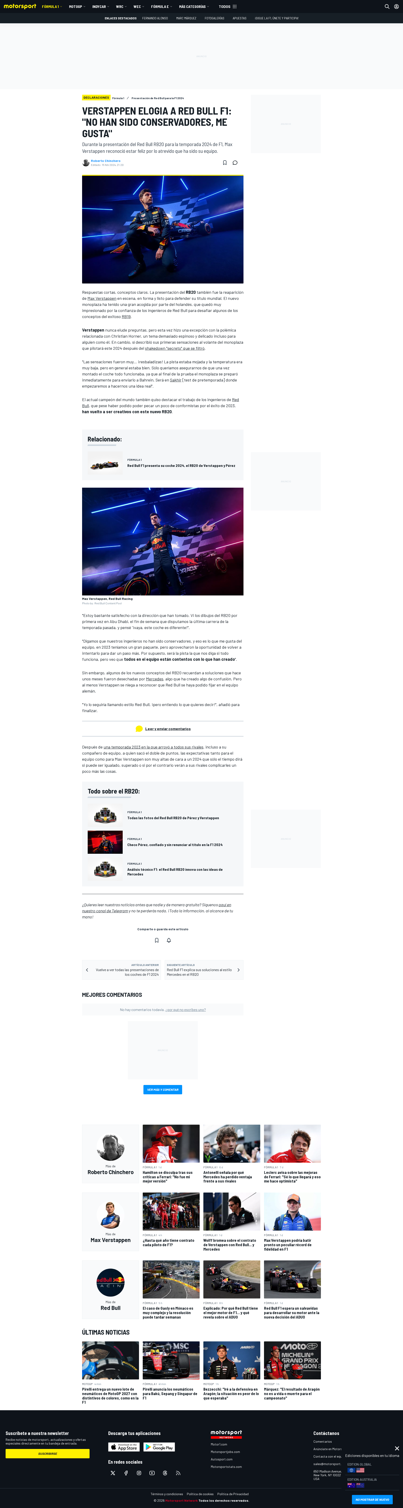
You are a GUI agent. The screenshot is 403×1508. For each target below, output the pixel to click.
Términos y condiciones (167, 1494)
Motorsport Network (181, 1500)
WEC (137, 6)
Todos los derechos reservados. (223, 1500)
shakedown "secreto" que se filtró (175, 348)
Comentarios (322, 1441)
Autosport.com (222, 1459)
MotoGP (75, 6)
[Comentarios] (236, 162)
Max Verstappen (101, 298)
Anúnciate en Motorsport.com (334, 1449)
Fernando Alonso (155, 18)
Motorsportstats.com (226, 1467)
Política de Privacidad (233, 1494)
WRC (119, 6)
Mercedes (154, 678)
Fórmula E (160, 6)
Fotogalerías (214, 18)
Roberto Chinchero (106, 160)
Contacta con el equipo (329, 1456)
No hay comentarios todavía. (163, 1009)
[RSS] (178, 1473)
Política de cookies (200, 1494)
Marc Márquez (186, 18)
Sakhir (175, 379)
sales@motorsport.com (330, 1464)
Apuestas (240, 18)
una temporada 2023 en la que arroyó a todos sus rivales (153, 746)
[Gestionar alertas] (169, 940)
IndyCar (99, 6)
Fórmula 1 (50, 6)
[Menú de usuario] (396, 6)
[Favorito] (224, 162)
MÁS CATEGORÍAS (192, 6)
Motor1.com (219, 1444)
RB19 (126, 316)
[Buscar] (387, 6)
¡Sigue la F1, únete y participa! (277, 18)
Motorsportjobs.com (225, 1452)
